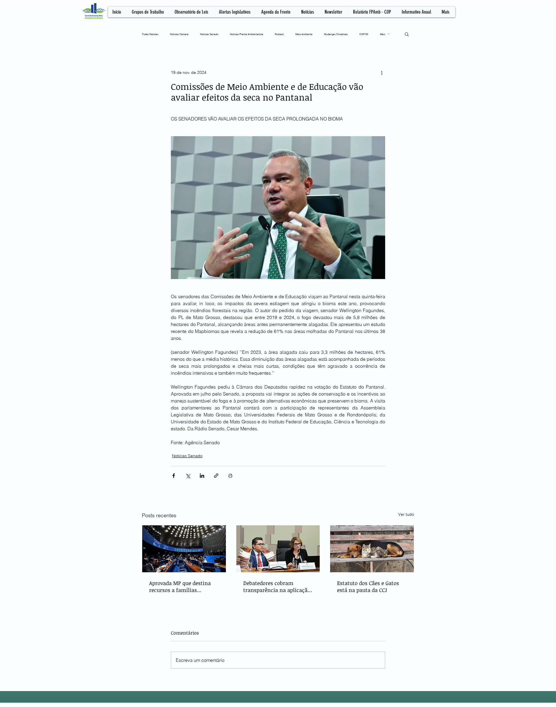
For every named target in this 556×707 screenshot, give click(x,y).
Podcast (279, 34)
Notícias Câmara (179, 34)
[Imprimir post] (230, 475)
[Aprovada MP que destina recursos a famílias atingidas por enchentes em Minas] (184, 548)
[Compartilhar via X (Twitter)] (188, 475)
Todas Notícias (150, 34)
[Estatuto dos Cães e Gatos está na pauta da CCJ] (372, 548)
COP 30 (363, 34)
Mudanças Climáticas (336, 34)
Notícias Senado (209, 34)
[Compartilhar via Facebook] (173, 475)
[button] (406, 34)
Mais (382, 34)
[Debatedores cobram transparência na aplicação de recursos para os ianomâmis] (278, 548)
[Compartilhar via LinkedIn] (202, 475)
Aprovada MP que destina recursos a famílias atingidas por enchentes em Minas (183, 586)
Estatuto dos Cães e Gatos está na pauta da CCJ (368, 586)
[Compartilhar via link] (216, 475)
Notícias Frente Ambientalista (246, 34)
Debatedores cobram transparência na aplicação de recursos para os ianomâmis (276, 586)
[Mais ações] (381, 72)
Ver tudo (406, 514)
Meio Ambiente (303, 34)
